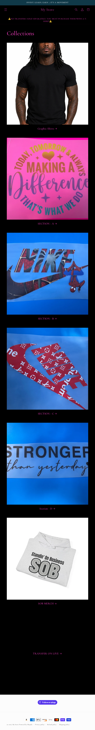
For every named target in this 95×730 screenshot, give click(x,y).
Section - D (45, 508)
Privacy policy (39, 724)
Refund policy (52, 724)
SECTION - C (46, 413)
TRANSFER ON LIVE (46, 653)
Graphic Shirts (46, 128)
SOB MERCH (46, 603)
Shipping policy (64, 724)
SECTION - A (46, 223)
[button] (6, 10)
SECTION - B (46, 318)
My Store (15, 724)
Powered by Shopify (25, 724)
